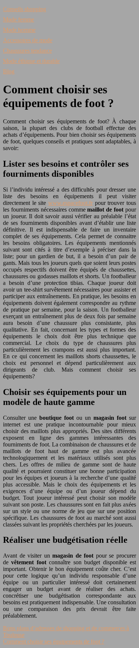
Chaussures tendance (27, 50)
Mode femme (18, 19)
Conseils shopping (24, 9)
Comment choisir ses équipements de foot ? (53, 641)
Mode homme (19, 30)
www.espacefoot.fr (70, 203)
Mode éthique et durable (31, 61)
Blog (8, 71)
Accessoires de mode (27, 40)
